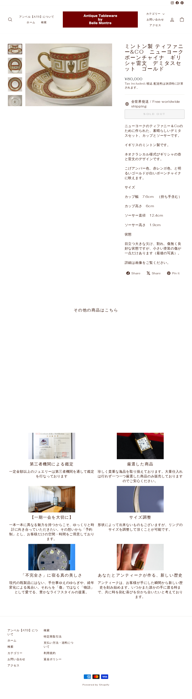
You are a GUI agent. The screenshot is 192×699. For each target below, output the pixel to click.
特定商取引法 (53, 636)
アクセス (155, 25)
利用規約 (50, 653)
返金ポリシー (53, 659)
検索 (44, 22)
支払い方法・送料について (59, 644)
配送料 (158, 83)
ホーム (31, 22)
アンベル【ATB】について (36, 16)
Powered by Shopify (96, 684)
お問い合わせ (155, 19)
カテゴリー (154, 13)
